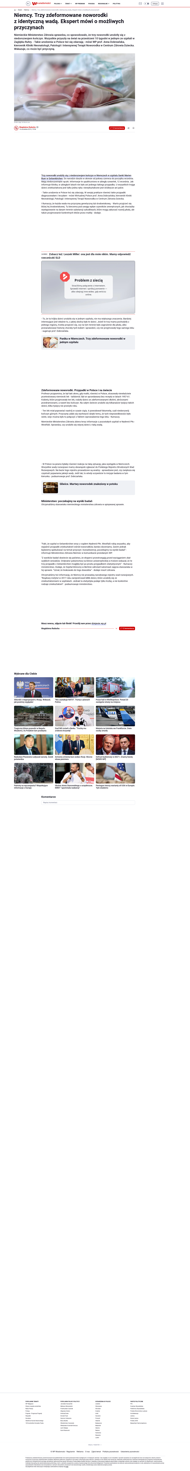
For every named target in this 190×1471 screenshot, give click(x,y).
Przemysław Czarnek (66, 1408)
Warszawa (98, 1406)
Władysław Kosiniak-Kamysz (69, 1425)
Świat (67, 4)
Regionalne (103, 4)
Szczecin (98, 1416)
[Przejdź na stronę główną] (28, 5)
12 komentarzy (118, 128)
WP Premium (80, 4)
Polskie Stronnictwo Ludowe (138, 1411)
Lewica (132, 1416)
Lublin (97, 1437)
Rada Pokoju (29, 1408)
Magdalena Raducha (27, 127)
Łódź (96, 1413)
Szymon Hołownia (65, 1418)
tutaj (67, 1466)
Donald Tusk (64, 1416)
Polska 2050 (134, 1420)
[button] (146, 3)
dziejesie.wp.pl (98, 623)
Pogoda (91, 4)
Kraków (97, 1411)
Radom (97, 1430)
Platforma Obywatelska (137, 1408)
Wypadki (28, 1416)
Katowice (98, 1433)
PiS (131, 1404)
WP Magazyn (29, 1404)
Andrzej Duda (64, 1413)
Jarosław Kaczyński (66, 1404)
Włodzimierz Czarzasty (67, 1423)
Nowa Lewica (134, 1418)
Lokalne (97, 1404)
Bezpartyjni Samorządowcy (138, 1423)
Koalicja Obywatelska (136, 1406)
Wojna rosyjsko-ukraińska (33, 1406)
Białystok (98, 1425)
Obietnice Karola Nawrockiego (34, 1420)
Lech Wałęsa (64, 1428)
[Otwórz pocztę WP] (140, 3)
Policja (28, 1411)
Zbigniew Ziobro (65, 1411)
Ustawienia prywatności (129, 1452)
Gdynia (97, 1428)
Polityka (116, 4)
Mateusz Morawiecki (66, 1406)
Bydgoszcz (98, 1423)
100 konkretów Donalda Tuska (35, 1423)
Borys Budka (64, 1420)
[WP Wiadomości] (43, 3)
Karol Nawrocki (65, 1430)
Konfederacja (134, 1413)
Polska (57, 4)
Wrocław (98, 1408)
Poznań (97, 1418)
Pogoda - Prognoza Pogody (34, 1413)
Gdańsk (97, 1420)
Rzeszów (98, 1435)
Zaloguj (155, 4)
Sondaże (28, 1418)
